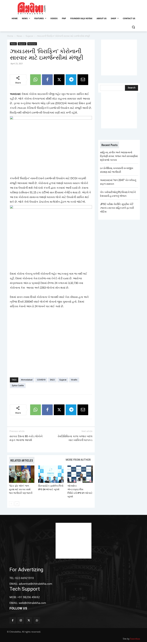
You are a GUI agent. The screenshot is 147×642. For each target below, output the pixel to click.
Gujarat (29, 35)
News (19, 35)
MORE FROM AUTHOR (78, 459)
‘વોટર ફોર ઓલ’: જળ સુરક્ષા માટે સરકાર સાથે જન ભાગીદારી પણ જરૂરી (20, 489)
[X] (59, 79)
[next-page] (17, 503)
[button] (133, 27)
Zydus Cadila (18, 385)
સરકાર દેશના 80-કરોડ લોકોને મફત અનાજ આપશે (26, 438)
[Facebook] (47, 79)
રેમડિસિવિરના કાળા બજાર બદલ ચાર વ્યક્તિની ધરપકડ (75, 438)
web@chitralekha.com (32, 603)
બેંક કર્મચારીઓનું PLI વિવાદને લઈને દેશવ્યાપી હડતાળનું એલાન (118, 194)
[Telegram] (71, 79)
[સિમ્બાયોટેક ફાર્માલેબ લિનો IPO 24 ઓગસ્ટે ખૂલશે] (51, 474)
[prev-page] (11, 503)
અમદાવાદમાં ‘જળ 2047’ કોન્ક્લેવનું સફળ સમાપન (118, 182)
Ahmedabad (26, 379)
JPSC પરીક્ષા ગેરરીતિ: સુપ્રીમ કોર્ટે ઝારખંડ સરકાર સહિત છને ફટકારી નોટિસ (117, 208)
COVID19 (41, 379)
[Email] (82, 79)
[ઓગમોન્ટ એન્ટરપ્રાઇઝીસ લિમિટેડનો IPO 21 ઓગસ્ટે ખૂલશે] (80, 474)
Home (10, 35)
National (32, 43)
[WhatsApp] (35, 79)
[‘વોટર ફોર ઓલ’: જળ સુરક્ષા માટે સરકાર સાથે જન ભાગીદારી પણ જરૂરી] (21, 474)
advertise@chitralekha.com (35, 583)
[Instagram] (21, 620)
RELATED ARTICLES (21, 460)
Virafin (74, 379)
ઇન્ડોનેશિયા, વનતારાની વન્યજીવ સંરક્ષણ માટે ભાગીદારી (116, 170)
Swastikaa (135, 638)
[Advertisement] (101, 7)
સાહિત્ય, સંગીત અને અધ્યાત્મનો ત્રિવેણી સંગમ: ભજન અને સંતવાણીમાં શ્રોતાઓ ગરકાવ (119, 156)
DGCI (52, 379)
